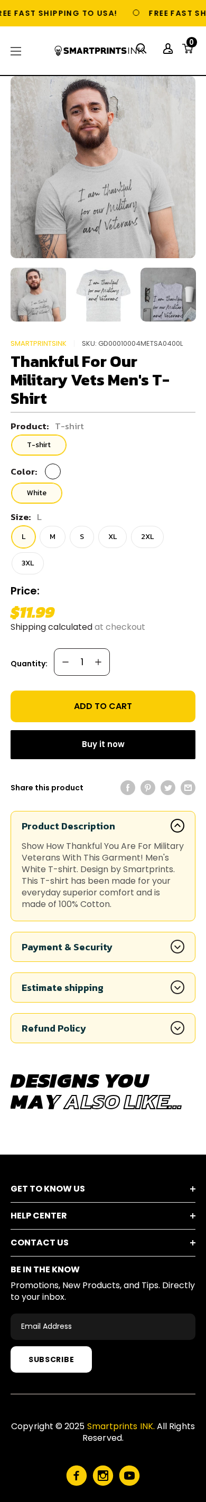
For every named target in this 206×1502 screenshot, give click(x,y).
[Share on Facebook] (127, 787)
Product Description (68, 826)
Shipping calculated (51, 627)
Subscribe (51, 1359)
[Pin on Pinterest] (148, 787)
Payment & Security (67, 946)
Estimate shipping (63, 987)
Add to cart (103, 706)
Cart (191, 45)
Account (169, 48)
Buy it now (103, 744)
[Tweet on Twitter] (168, 787)
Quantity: (29, 663)
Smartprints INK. (121, 1426)
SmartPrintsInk (39, 343)
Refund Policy (54, 1028)
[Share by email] (188, 787)
